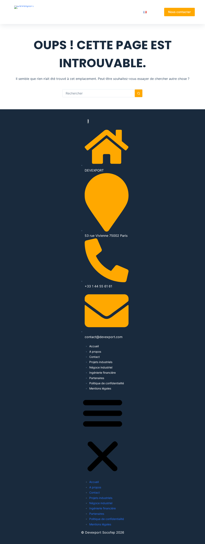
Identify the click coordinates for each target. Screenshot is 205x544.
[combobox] (99, 93)
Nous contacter (179, 12)
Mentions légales (100, 388)
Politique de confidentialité (106, 383)
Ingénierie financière (102, 372)
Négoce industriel (100, 367)
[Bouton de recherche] (138, 93)
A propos (78, 12)
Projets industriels (100, 362)
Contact (94, 356)
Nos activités (101, 12)
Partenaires (129, 12)
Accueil (61, 12)
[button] (102, 435)
